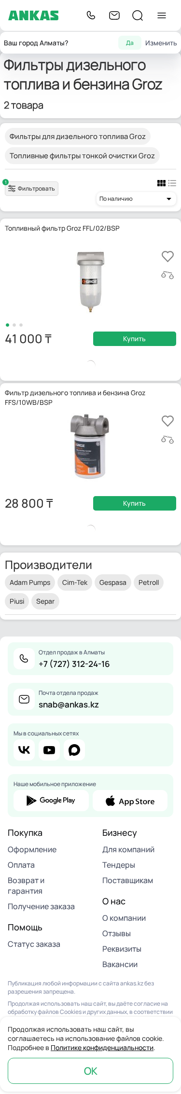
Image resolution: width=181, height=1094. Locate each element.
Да (130, 43)
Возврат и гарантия (26, 885)
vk (24, 750)
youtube (49, 750)
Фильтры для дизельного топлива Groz (78, 136)
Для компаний (128, 849)
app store (130, 800)
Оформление (32, 849)
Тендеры (118, 864)
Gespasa (112, 582)
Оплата (21, 864)
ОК (90, 1071)
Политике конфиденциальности (102, 1047)
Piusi (17, 601)
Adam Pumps (30, 582)
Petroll (149, 582)
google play (51, 800)
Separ (45, 601)
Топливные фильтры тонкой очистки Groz (82, 156)
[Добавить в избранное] (167, 256)
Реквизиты (121, 948)
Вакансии (120, 964)
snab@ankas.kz (69, 704)
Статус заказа (34, 944)
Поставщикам (127, 880)
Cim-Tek (74, 582)
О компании (124, 918)
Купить (134, 338)
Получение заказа (41, 906)
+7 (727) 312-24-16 (74, 663)
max (74, 750)
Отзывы (116, 933)
